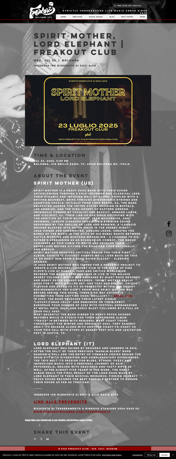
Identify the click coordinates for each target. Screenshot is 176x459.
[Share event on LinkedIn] (47, 439)
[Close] (172, 455)
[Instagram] (169, 233)
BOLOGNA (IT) (44, 17)
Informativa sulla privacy (112, 455)
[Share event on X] (41, 439)
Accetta (165, 455)
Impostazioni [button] (137, 455)
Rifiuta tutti (151, 455)
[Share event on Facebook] (35, 439)
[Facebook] (169, 224)
